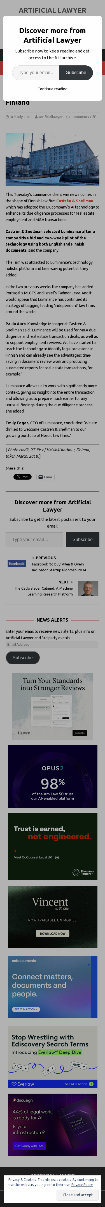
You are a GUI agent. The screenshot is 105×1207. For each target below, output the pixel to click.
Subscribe (76, 72)
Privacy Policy (82, 1185)
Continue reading (52, 89)
